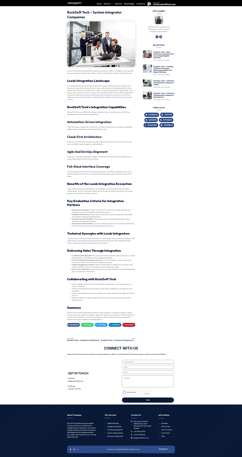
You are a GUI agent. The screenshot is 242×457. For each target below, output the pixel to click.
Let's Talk (156, 3)
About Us (118, 4)
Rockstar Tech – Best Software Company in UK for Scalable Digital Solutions (164, 55)
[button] (73, 325)
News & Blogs (129, 4)
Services (107, 4)
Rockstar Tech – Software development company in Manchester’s (164, 95)
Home (99, 4)
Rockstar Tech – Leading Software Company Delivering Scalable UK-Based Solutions (163, 69)
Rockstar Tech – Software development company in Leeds (164, 83)
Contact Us (141, 4)
